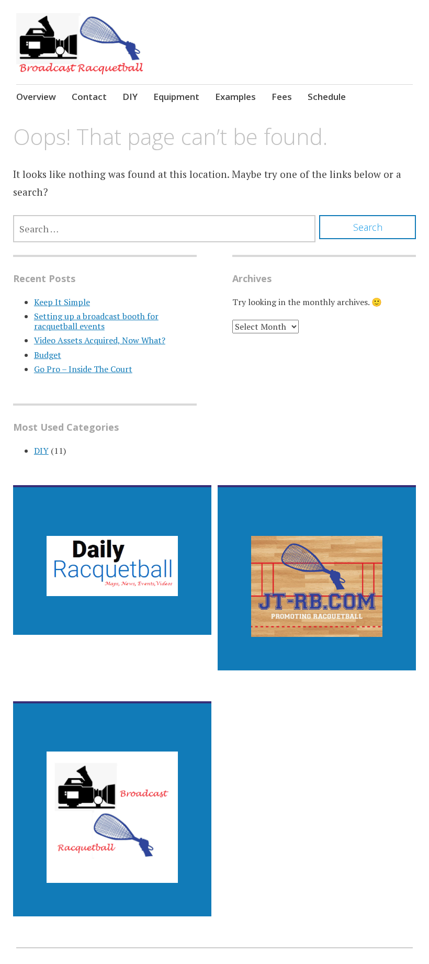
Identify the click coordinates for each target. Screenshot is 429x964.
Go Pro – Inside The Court (83, 369)
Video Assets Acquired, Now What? (99, 340)
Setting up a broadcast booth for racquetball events (96, 321)
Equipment (176, 97)
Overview (36, 97)
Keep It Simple (62, 302)
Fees (282, 97)
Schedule (327, 97)
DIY (130, 97)
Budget (47, 355)
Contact (89, 97)
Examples (235, 97)
